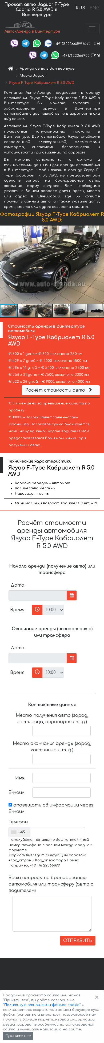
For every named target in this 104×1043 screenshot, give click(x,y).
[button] (26, 311)
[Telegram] (26, 43)
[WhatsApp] (37, 43)
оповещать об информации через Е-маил (51, 808)
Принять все (18, 1036)
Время (17, 609)
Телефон (18, 822)
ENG (94, 8)
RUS (80, 8)
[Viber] (14, 43)
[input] (38, 595)
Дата (17, 585)
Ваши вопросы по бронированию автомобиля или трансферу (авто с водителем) (51, 884)
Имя (19, 778)
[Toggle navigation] (92, 29)
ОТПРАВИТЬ (77, 940)
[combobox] (19, 832)
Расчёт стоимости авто (55, 390)
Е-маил (16, 792)
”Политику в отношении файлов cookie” (42, 1005)
